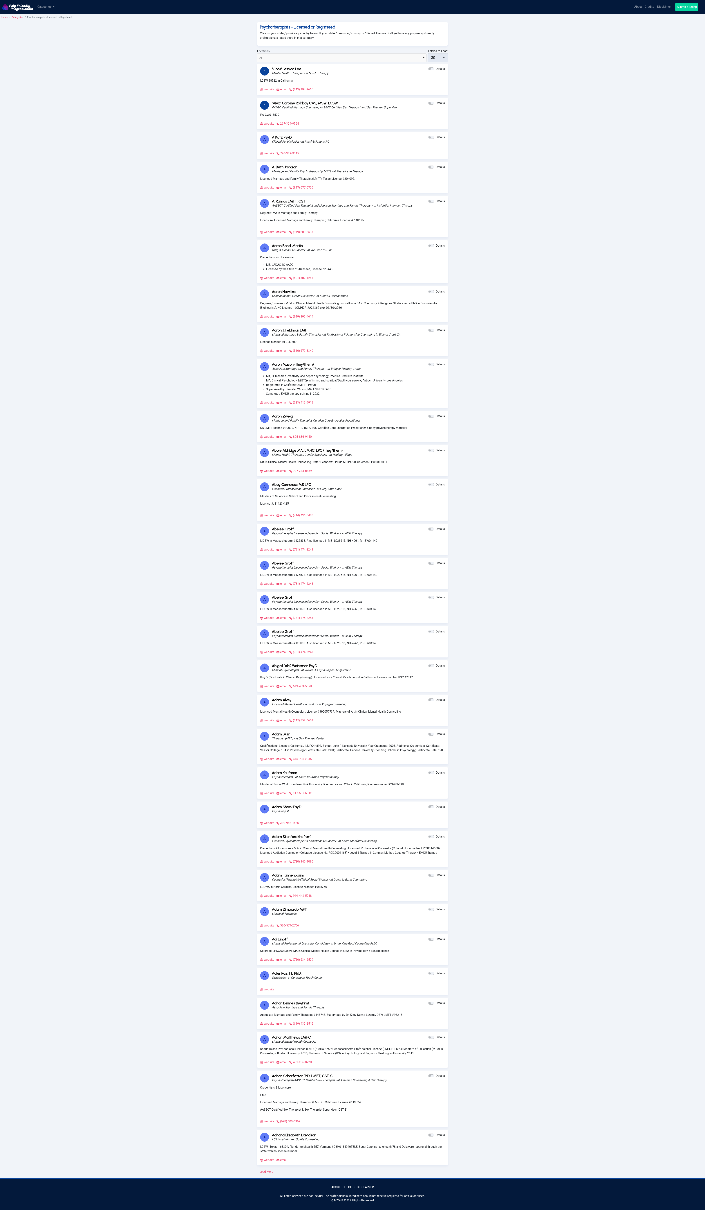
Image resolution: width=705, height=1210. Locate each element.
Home (4, 17)
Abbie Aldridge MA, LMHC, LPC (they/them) (307, 450)
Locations (263, 51)
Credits (649, 6)
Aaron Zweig (282, 416)
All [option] (260, 57)
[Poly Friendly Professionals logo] (17, 6)
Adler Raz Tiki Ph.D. (286, 973)
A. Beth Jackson (284, 167)
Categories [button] (44, 6)
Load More (266, 1171)
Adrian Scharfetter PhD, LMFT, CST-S (302, 1076)
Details (440, 69)
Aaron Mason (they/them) (293, 364)
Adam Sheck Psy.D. (287, 807)
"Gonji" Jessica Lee (286, 69)
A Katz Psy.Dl (282, 137)
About (638, 6)
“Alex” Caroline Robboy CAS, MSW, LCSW (305, 103)
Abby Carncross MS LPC (291, 484)
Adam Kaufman (284, 772)
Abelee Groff (283, 529)
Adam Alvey (281, 700)
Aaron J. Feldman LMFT (290, 330)
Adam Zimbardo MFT (289, 909)
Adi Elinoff (280, 939)
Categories (17, 17)
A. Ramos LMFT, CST (289, 201)
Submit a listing (687, 7)
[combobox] (341, 57)
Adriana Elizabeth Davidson (294, 1135)
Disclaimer (664, 6)
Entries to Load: (438, 51)
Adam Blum (281, 734)
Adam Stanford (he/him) (291, 836)
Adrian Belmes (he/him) (290, 1003)
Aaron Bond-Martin (287, 245)
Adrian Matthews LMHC (291, 1037)
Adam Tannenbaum (288, 875)
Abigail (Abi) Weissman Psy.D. (295, 666)
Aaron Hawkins (284, 291)
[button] (431, 68)
